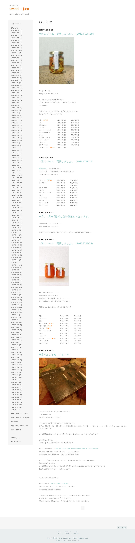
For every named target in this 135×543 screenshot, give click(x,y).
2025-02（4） (17, 75)
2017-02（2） (17, 312)
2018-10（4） (17, 265)
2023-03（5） (17, 133)
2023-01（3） (17, 138)
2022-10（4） (17, 145)
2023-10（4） (17, 115)
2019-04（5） (17, 250)
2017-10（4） (17, 295)
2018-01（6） (17, 287)
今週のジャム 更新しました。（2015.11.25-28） (67, 33)
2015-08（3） (17, 357)
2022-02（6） (17, 165)
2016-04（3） (17, 337)
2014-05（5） (17, 395)
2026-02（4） (17, 45)
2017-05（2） (17, 307)
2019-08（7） (17, 240)
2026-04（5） (17, 40)
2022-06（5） (17, 155)
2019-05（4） (17, 247)
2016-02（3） (17, 342)
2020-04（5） (17, 220)
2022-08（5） (17, 150)
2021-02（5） (17, 195)
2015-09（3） (17, 355)
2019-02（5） (17, 255)
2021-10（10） (17, 175)
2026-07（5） (17, 33)
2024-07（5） (17, 93)
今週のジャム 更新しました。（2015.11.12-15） (66, 243)
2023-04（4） (17, 130)
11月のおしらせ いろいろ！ (55, 354)
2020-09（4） (17, 207)
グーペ (67, 540)
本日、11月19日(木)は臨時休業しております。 (65, 216)
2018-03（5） (17, 282)
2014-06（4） (17, 392)
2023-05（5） (17, 128)
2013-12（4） (17, 407)
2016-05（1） (17, 335)
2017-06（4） (17, 305)
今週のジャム (43, 168)
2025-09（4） (17, 58)
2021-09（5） (17, 178)
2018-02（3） (17, 285)
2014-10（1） (17, 382)
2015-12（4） (17, 347)
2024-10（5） (17, 85)
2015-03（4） (17, 370)
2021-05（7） (17, 188)
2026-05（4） (17, 38)
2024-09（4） (17, 88)
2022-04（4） (17, 160)
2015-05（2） (17, 365)
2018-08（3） (17, 270)
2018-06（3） (17, 275)
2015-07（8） (17, 360)
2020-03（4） (17, 223)
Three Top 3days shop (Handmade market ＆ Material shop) (76, 448)
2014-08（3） (17, 387)
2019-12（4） (17, 230)
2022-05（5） (17, 158)
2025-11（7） (17, 53)
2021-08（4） (17, 180)
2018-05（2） (17, 277)
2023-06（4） (17, 125)
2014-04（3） (17, 397)
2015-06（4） (17, 362)
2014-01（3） (17, 405)
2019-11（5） (17, 232)
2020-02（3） (17, 225)
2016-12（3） (17, 317)
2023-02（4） (17, 135)
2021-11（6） (17, 173)
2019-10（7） (17, 235)
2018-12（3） (17, 260)
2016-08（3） (17, 327)
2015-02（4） (17, 372)
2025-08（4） (17, 60)
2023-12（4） (17, 110)
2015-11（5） (17, 350)
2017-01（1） (17, 315)
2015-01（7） (17, 375)
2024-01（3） (17, 108)
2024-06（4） (17, 95)
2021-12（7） (17, 170)
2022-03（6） (17, 163)
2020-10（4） (17, 205)
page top (123, 527)
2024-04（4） (17, 100)
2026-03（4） (17, 43)
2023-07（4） (17, 123)
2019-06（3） (17, 245)
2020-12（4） (17, 200)
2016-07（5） (17, 330)
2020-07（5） (17, 212)
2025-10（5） (17, 55)
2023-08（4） (17, 120)
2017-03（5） (17, 310)
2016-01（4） (17, 345)
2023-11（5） (17, 113)
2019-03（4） (17, 252)
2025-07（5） (17, 63)
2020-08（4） (17, 210)
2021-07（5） (17, 183)
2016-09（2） (17, 325)
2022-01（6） (17, 168)
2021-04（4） (17, 190)
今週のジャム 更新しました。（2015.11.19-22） (67, 161)
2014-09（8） (17, 385)
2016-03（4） (17, 340)
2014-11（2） (17, 380)
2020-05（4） (17, 217)
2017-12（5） (17, 290)
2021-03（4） (17, 192)
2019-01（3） (17, 257)
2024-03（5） (17, 103)
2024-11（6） (17, 83)
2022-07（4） (17, 153)
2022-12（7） (17, 140)
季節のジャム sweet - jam (62, 538)
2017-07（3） (17, 302)
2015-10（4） (17, 352)
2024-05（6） (17, 98)
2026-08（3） (17, 30)
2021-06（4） (17, 185)
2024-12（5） (17, 80)
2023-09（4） (17, 118)
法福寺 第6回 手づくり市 (59, 483)
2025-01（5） (17, 78)
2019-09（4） (17, 237)
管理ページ (75, 540)
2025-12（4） (17, 50)
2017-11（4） (17, 292)
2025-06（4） (17, 65)
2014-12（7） (17, 377)
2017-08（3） (17, 300)
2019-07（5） (17, 242)
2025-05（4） (17, 68)
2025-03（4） (17, 73)
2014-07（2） (17, 390)
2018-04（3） (17, 280)
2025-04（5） (17, 70)
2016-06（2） (17, 332)
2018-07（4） (17, 272)
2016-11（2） (17, 320)
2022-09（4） (17, 148)
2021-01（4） (17, 198)
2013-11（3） (17, 410)
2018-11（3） (17, 262)
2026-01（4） (17, 48)
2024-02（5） (17, 105)
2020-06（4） (17, 215)
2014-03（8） (17, 400)
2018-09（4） (17, 267)
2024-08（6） (17, 90)
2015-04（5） (17, 367)
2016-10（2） (17, 322)
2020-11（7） (17, 202)
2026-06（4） (17, 35)
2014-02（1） (17, 402)
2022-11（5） (17, 143)
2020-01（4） (17, 227)
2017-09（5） (17, 297)
